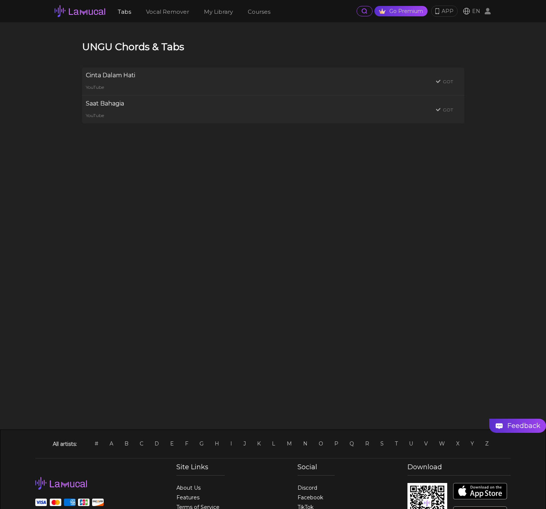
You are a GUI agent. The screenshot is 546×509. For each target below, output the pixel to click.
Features (187, 497)
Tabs (124, 11)
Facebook (310, 497)
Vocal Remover (167, 11)
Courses (259, 11)
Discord (307, 487)
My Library (218, 11)
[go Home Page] (80, 11)
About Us (188, 487)
